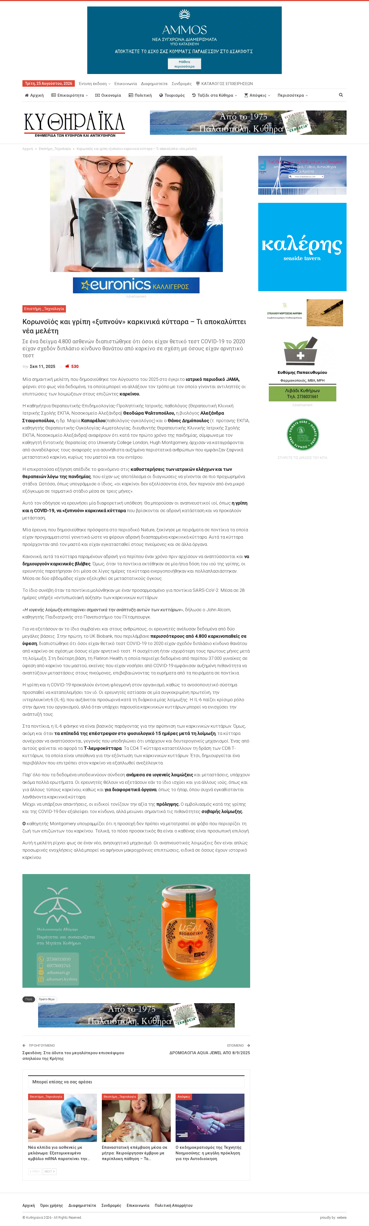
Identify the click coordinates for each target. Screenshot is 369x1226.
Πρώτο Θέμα (47, 999)
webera (342, 1218)
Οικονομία (111, 95)
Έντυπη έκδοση (93, 83)
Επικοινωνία (126, 83)
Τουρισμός (175, 95)
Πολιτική (143, 95)
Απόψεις (258, 95)
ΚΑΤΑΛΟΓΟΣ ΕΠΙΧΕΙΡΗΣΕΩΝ (227, 83)
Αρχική (37, 95)
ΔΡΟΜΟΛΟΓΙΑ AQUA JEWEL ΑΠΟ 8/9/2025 (209, 1052)
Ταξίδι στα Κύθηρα (215, 95)
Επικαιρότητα (71, 95)
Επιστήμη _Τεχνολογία (44, 309)
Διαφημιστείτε (154, 83)
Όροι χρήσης (51, 1205)
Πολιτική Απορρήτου (174, 1205)
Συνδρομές (182, 83)
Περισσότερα (291, 95)
